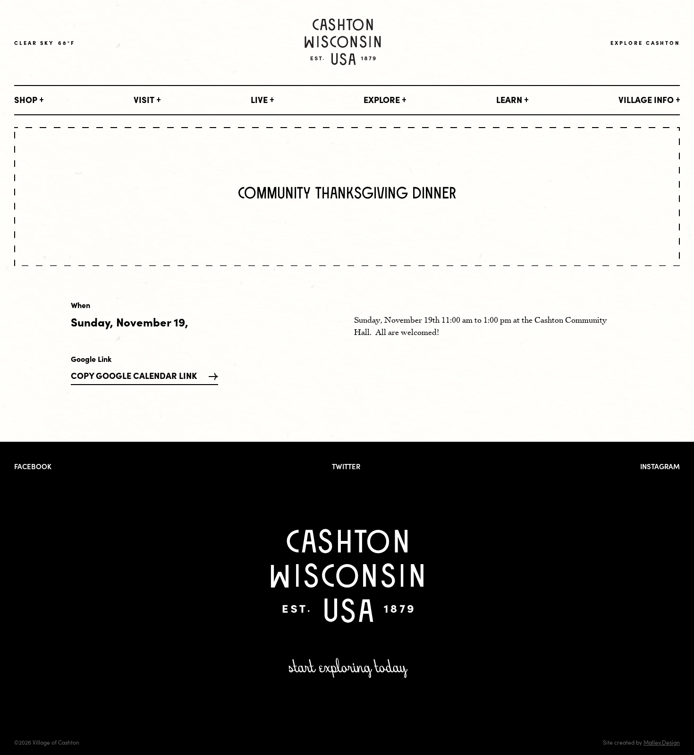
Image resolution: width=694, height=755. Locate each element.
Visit (144, 99)
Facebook (32, 466)
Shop (25, 99)
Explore (382, 99)
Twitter (346, 466)
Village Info (646, 99)
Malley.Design (661, 742)
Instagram (660, 466)
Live (259, 99)
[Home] (343, 42)
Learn (509, 99)
